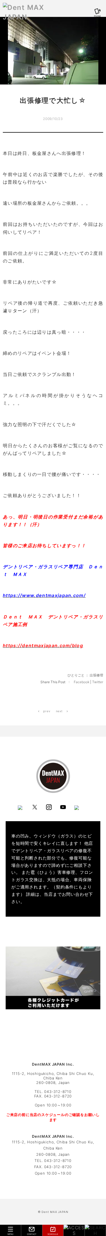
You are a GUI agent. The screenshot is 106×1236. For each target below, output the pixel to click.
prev (46, 711)
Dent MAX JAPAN (55, 1211)
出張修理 (96, 675)
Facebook (82, 682)
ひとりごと (76, 675)
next (60, 711)
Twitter (97, 682)
